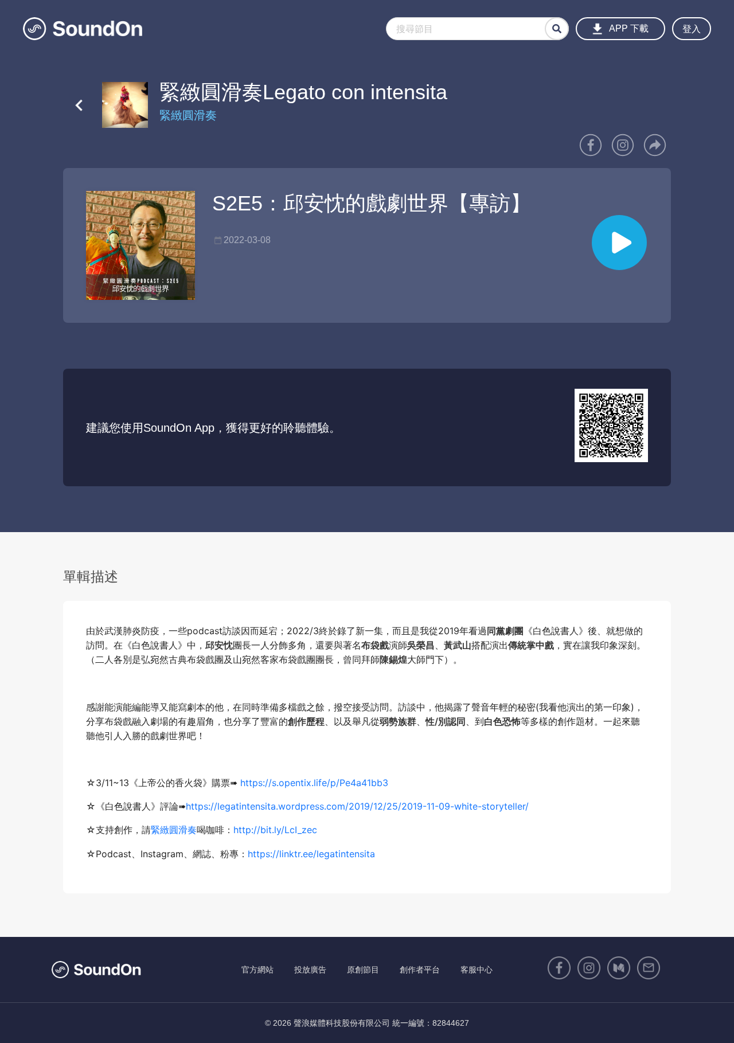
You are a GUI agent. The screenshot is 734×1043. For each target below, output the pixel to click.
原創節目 (363, 969)
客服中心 (476, 969)
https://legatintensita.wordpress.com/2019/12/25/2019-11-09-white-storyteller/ (357, 806)
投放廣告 (310, 969)
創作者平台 (420, 969)
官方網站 (257, 969)
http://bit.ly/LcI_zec (275, 829)
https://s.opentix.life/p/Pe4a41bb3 (314, 782)
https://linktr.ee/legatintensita (311, 854)
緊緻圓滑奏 (174, 829)
